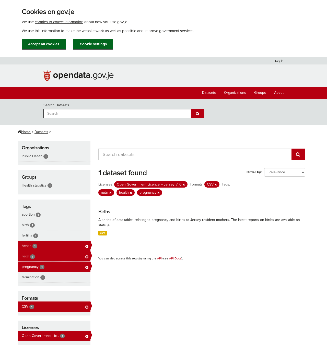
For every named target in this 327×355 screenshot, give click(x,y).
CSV (102, 232)
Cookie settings (93, 44)
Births (104, 212)
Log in (279, 60)
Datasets (209, 92)
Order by (254, 172)
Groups (260, 92)
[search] (298, 154)
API (159, 258)
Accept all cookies (43, 44)
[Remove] (184, 184)
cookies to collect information (59, 22)
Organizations (235, 92)
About (279, 92)
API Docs (175, 258)
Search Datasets (56, 105)
